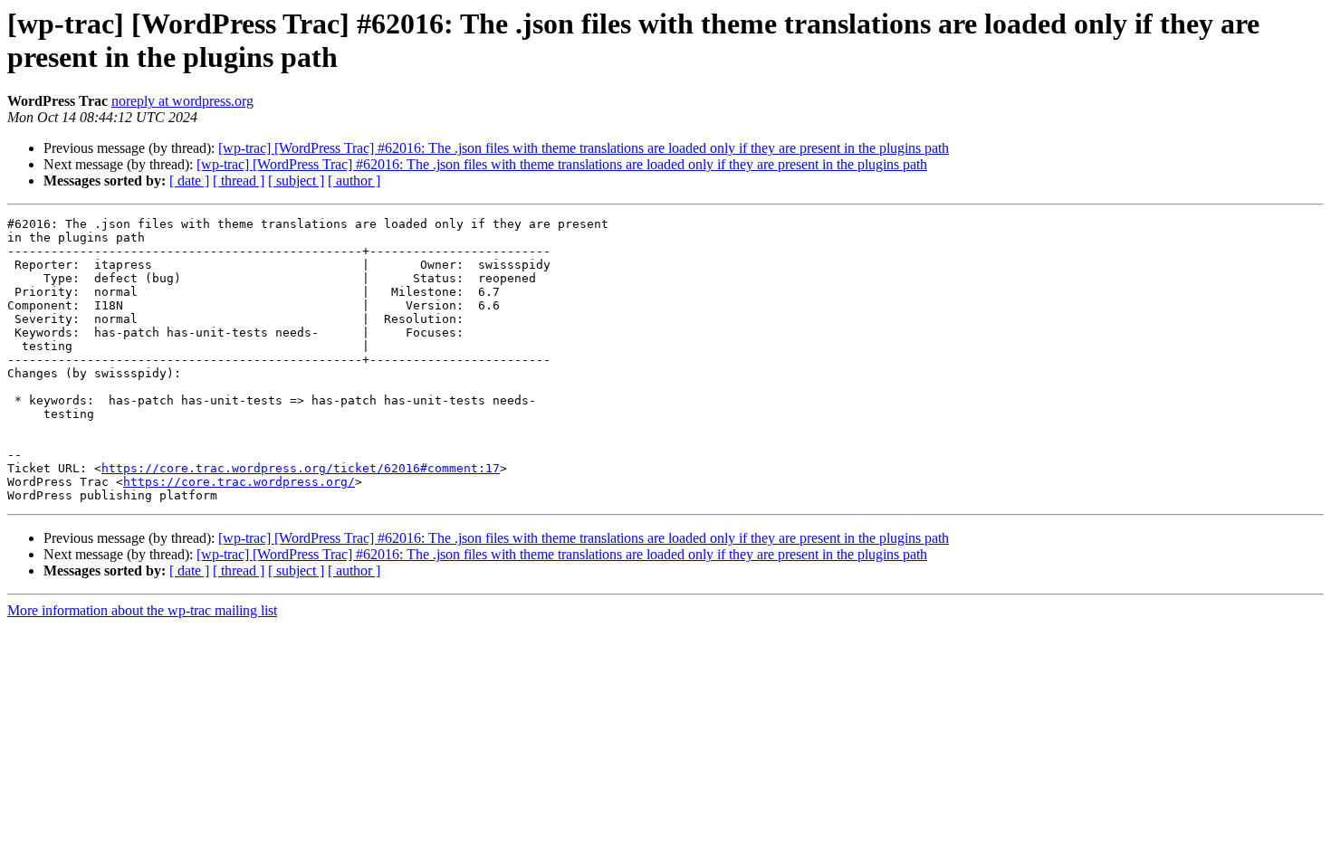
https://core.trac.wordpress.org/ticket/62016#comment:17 (300, 468)
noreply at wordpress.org (182, 101)
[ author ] (354, 180)
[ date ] (189, 180)
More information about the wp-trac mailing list (142, 610)
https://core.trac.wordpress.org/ (239, 482)
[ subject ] (296, 180)
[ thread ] (238, 180)
